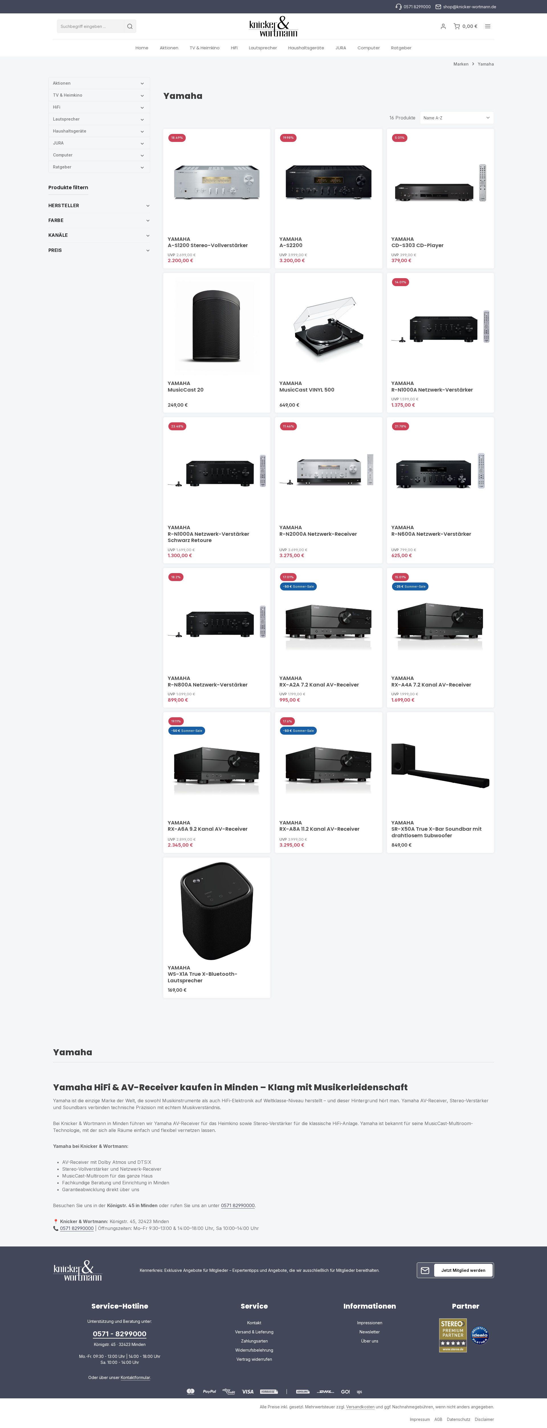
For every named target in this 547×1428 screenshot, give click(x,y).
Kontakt (254, 1322)
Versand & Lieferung (254, 1331)
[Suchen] (130, 26)
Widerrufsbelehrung (254, 1350)
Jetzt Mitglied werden (463, 1270)
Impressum (420, 1419)
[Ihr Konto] (443, 26)
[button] (142, 83)
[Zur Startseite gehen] (273, 26)
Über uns (369, 1341)
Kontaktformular (135, 1377)
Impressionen (369, 1322)
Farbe (56, 220)
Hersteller (63, 205)
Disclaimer (484, 1419)
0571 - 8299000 (119, 1334)
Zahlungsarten (254, 1341)
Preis (55, 250)
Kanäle (58, 235)
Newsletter (370, 1331)
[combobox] (90, 26)
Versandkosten (360, 1406)
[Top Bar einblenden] (487, 26)
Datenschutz (458, 1419)
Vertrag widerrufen (254, 1359)
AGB (438, 1419)
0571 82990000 (238, 1205)
